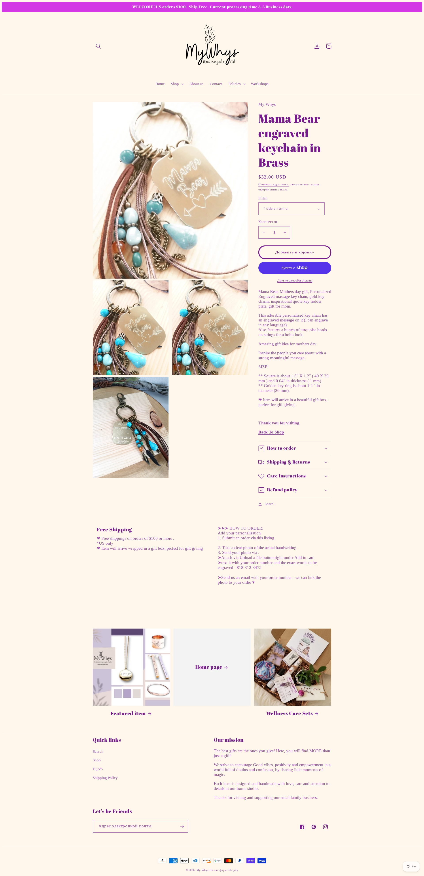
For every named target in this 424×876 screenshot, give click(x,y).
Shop (97, 760)
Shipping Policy (105, 778)
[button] (98, 46)
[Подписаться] (182, 826)
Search (98, 751)
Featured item (128, 713)
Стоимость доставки (273, 184)
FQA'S (98, 769)
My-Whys (203, 870)
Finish (263, 198)
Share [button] (269, 504)
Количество (267, 222)
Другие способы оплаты (294, 280)
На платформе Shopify (224, 870)
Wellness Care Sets (289, 713)
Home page (208, 667)
